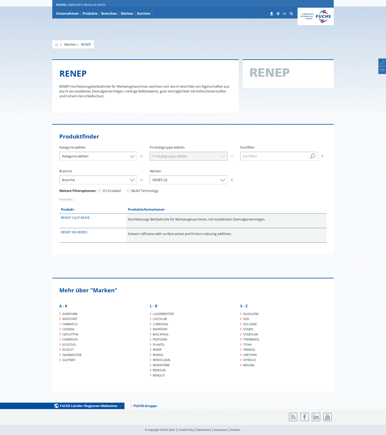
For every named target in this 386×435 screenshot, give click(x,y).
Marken (70, 44)
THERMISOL (251, 339)
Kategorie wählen (72, 147)
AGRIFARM (69, 314)
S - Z (243, 306)
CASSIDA (68, 329)
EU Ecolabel (112, 191)
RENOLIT (159, 375)
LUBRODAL (161, 324)
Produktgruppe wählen (167, 147)
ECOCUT (68, 350)
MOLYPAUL (161, 334)
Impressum (221, 430)
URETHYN (250, 355)
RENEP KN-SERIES (74, 232)
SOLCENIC (250, 324)
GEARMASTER (71, 355)
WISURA (249, 365)
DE (284, 13)
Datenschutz (203, 430)
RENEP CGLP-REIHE (75, 217)
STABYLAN (250, 334)
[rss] (293, 417)
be (56, 44)
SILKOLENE (251, 314)
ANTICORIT (69, 319)
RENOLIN (159, 370)
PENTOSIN (160, 339)
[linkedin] (316, 417)
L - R (153, 306)
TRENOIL (249, 350)
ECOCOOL (69, 345)
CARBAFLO (70, 324)
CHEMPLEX (70, 339)
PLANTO (158, 345)
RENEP (85, 44)
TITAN (247, 345)
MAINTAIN (160, 329)
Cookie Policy (186, 430)
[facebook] (304, 417)
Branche (65, 171)
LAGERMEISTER (163, 314)
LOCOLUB (160, 319)
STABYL (248, 329)
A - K (63, 306)
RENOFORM (161, 365)
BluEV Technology (144, 191)
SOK (246, 319)
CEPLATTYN (70, 334)
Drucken (235, 430)
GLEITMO (68, 360)
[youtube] (327, 417)
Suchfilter (247, 147)
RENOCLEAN (161, 360)
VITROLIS (249, 360)
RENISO (158, 355)
